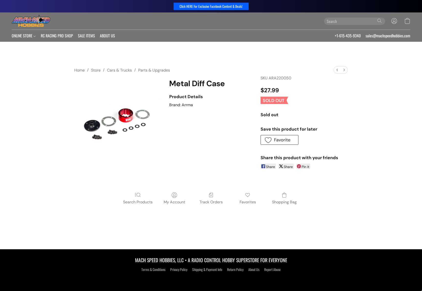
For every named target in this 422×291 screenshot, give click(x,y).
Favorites (248, 202)
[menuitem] (337, 69)
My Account (174, 202)
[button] (211, 6)
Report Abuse (272, 269)
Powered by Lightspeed (211, 278)
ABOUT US (107, 36)
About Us (253, 269)
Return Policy (235, 269)
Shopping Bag (284, 202)
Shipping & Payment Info (207, 269)
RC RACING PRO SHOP (57, 36)
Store (96, 70)
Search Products (138, 202)
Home (79, 70)
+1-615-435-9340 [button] (348, 36)
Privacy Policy (178, 269)
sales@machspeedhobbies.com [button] (388, 36)
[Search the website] (379, 20)
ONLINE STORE (22, 36)
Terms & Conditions (153, 269)
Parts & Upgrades (154, 70)
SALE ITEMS (86, 36)
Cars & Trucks (119, 70)
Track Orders (211, 202)
